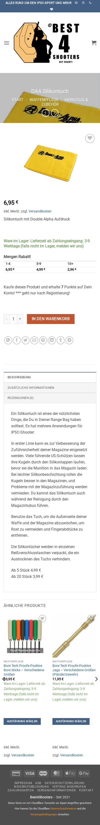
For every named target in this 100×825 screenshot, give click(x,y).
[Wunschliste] (51, 9)
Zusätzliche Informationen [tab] (31, 387)
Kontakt (86, 790)
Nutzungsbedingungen (44, 814)
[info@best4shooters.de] (77, 2)
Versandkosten (40, 211)
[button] (6, 43)
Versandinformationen (56, 790)
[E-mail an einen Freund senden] (34, 340)
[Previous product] (54, 113)
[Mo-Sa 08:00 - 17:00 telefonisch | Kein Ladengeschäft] (84, 2)
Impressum (23, 783)
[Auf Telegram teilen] (69, 340)
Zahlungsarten (21, 790)
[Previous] (4, 688)
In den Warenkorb (51, 319)
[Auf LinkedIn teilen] (52, 340)
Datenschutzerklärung (64, 783)
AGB (38, 783)
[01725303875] (91, 2)
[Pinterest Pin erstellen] (43, 340)
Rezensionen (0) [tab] (21, 398)
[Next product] (45, 113)
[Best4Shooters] (50, 43)
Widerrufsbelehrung (31, 786)
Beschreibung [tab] (19, 377)
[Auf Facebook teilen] (17, 340)
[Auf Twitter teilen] (26, 340)
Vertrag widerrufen (69, 786)
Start (18, 99)
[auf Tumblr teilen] (61, 340)
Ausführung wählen (22, 721)
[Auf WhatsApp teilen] (8, 340)
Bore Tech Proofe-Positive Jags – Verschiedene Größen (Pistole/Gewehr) (74, 670)
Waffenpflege (44, 99)
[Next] (96, 688)
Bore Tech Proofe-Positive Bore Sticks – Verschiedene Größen (24, 670)
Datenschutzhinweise (63, 808)
